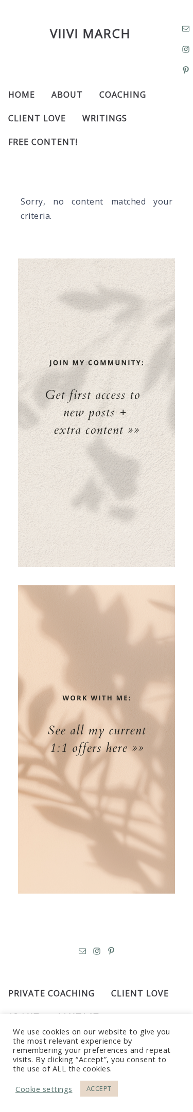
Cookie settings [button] (44, 1089)
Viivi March (90, 33)
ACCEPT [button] (99, 1088)
